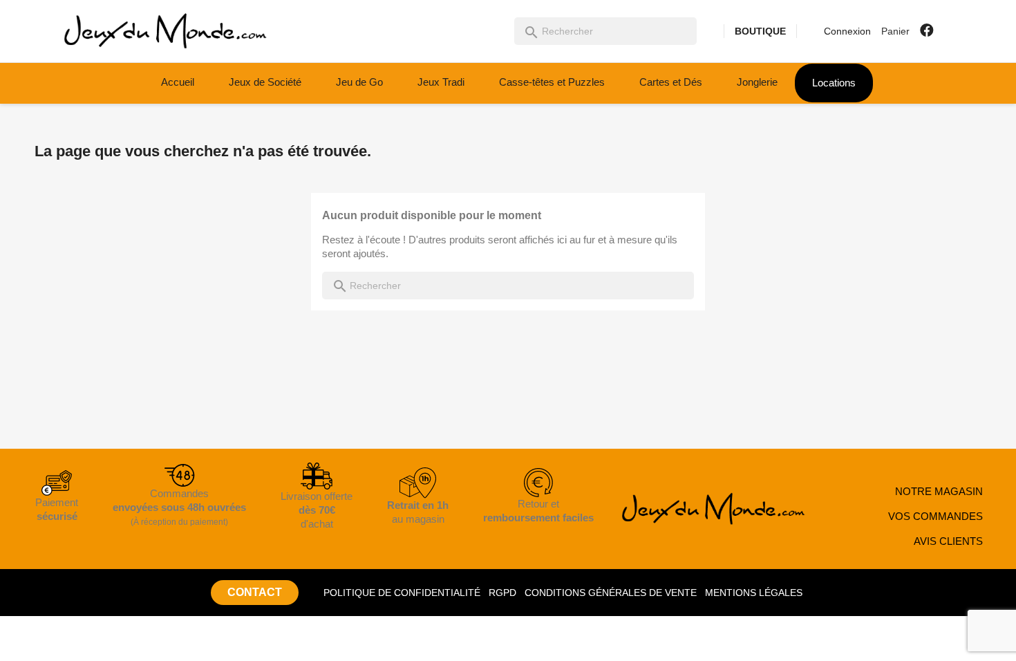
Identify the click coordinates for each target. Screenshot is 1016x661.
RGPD (502, 592)
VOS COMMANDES (935, 516)
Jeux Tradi (440, 82)
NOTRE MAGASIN (939, 491)
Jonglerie (757, 82)
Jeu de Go (359, 82)
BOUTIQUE (760, 31)
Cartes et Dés (670, 82)
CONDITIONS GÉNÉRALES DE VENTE (611, 592)
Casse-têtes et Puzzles (552, 82)
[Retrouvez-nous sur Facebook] (927, 30)
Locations (834, 83)
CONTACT (254, 592)
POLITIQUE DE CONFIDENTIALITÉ (401, 592)
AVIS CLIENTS (948, 541)
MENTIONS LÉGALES (753, 592)
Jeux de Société (265, 82)
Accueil (177, 82)
